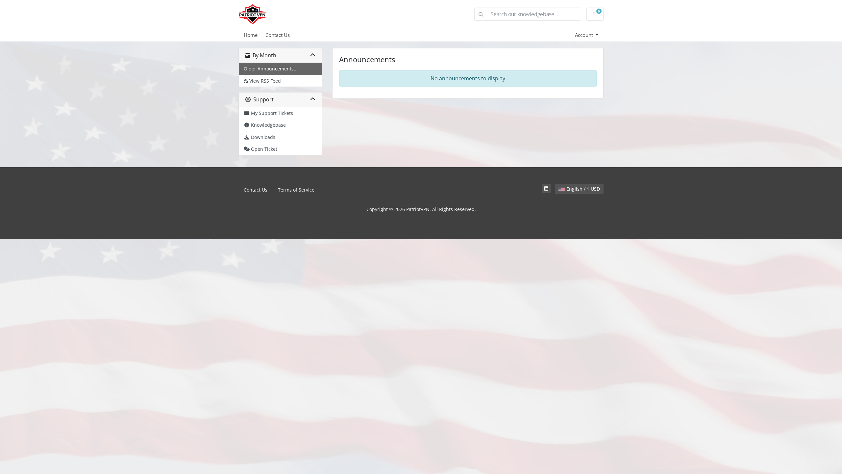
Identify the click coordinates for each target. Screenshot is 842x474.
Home (251, 35)
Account (584, 35)
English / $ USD (582, 189)
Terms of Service (296, 190)
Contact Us (277, 35)
